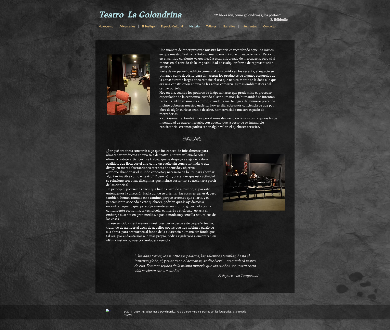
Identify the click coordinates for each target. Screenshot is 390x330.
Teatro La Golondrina (140, 14)
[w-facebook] (108, 311)
